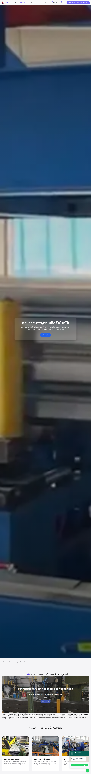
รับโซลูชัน (45, 335)
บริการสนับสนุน (31, 2)
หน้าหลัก (14, 2)
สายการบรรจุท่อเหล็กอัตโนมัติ (18, 662)
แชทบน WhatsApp (80, 765)
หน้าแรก (4, 662)
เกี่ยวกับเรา (40, 2)
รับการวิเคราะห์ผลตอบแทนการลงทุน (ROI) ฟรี (77, 2)
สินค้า (8, 662)
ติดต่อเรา (47, 2)
